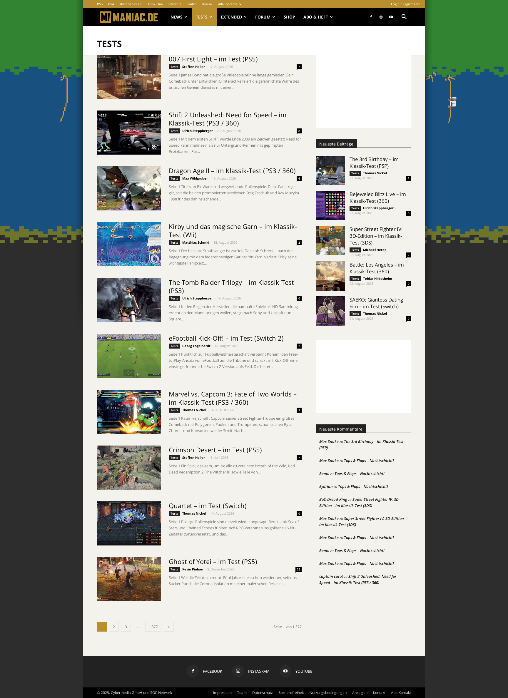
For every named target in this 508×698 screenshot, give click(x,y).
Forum (262, 17)
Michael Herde (375, 249)
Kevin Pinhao (192, 569)
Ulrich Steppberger (197, 130)
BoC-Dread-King (333, 499)
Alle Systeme (227, 4)
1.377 (153, 626)
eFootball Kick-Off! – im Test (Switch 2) (226, 338)
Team (242, 692)
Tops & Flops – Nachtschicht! (369, 460)
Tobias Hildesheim (377, 278)
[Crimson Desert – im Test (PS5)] (129, 468)
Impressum (222, 692)
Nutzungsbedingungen (328, 692)
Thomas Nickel (194, 410)
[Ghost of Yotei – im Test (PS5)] (129, 579)
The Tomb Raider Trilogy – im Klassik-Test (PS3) (231, 286)
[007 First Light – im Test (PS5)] (129, 77)
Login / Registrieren (405, 4)
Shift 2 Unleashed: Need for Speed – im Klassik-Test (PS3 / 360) (227, 118)
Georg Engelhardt (196, 346)
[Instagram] (381, 17)
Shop (289, 17)
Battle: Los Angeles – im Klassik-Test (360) (377, 268)
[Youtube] (391, 17)
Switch (192, 4)
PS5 (100, 4)
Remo (324, 473)
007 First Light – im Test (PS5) (213, 58)
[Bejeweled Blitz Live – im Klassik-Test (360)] (330, 205)
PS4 (111, 4)
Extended (231, 17)
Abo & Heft (315, 17)
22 (298, 569)
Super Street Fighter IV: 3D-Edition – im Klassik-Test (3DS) (376, 236)
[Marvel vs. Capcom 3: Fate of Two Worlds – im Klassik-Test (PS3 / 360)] (129, 412)
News (177, 17)
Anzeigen (359, 692)
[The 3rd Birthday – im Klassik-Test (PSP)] (330, 170)
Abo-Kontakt (401, 692)
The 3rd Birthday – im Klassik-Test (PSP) (374, 162)
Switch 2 (174, 4)
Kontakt (379, 692)
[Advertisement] (363, 91)
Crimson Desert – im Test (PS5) (215, 449)
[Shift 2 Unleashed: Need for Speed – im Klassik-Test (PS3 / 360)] (129, 133)
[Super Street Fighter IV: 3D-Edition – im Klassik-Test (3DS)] (330, 240)
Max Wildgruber (195, 178)
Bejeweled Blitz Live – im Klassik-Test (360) (378, 197)
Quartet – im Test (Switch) (208, 505)
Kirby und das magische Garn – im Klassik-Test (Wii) (233, 230)
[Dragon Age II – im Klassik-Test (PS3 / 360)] (129, 188)
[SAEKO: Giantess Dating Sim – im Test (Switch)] (330, 311)
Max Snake (329, 441)
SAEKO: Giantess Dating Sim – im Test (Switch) (376, 303)
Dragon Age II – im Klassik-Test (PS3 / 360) (232, 170)
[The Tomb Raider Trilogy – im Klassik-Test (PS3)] (129, 300)
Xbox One (155, 4)
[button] (404, 17)
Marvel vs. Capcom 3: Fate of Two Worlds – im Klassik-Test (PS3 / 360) (233, 397)
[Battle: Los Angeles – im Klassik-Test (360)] (330, 276)
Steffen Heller (193, 66)
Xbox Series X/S (130, 4)
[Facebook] (371, 17)
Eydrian (326, 486)
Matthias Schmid (195, 242)
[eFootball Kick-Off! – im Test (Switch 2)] (129, 356)
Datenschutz (262, 692)
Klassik (207, 4)
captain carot (331, 576)
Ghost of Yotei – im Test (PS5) (213, 561)
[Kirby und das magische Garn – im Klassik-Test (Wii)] (129, 244)
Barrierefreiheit (291, 692)
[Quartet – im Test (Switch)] (129, 523)
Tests (202, 17)
